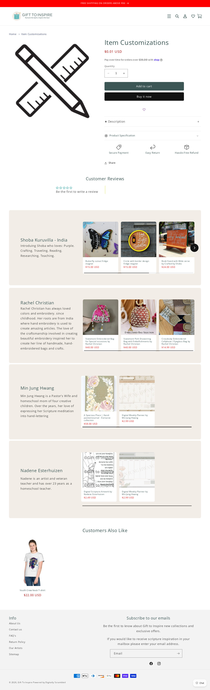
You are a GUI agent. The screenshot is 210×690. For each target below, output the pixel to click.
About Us (14, 623)
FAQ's (12, 635)
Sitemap (14, 654)
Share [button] (112, 163)
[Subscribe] (178, 653)
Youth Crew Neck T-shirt (32, 590)
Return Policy (17, 642)
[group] (100, 248)
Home (12, 34)
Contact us (15, 629)
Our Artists (15, 648)
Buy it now (144, 97)
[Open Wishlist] (193, 16)
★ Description (152, 121)
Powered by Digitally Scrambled (49, 682)
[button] (169, 16)
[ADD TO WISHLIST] (144, 109)
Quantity (110, 66)
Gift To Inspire (25, 682)
